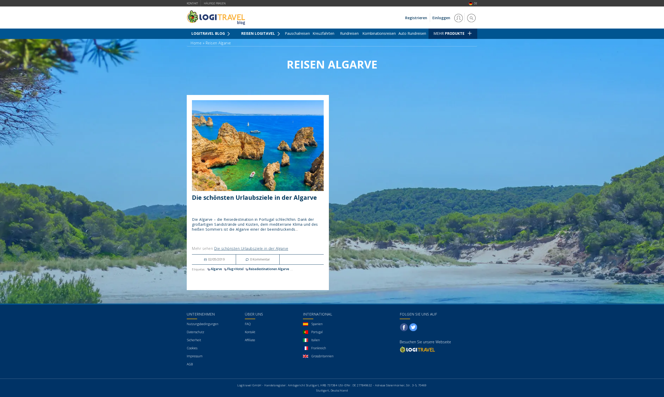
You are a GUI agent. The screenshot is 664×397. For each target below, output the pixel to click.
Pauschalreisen (297, 33)
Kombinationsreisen (379, 33)
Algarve (216, 269)
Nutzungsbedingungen (202, 324)
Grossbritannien (322, 356)
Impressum (195, 356)
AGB (190, 364)
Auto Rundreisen (412, 33)
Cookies (192, 348)
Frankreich (318, 348)
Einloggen (441, 17)
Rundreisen (349, 33)
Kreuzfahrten (323, 33)
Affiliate (250, 340)
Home (196, 42)
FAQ (248, 324)
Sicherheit (194, 340)
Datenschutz (195, 332)
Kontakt (192, 3)
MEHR (449, 33)
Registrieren (416, 17)
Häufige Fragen (215, 3)
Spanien (317, 324)
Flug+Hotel (235, 269)
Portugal (317, 332)
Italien (315, 340)
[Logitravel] (418, 349)
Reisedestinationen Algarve (269, 269)
